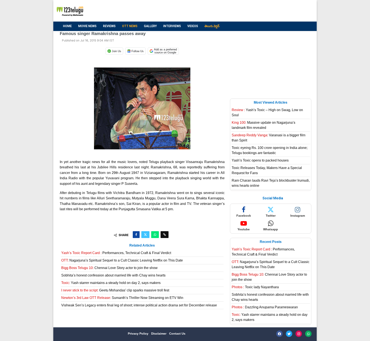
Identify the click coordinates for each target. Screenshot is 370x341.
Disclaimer (159, 333)
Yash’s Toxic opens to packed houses (260, 160)
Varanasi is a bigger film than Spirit (268, 137)
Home (67, 26)
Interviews (172, 26)
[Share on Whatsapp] (155, 234)
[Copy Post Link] (165, 234)
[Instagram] (298, 334)
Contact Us (177, 333)
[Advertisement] (232, 11)
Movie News (87, 26)
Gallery (150, 26)
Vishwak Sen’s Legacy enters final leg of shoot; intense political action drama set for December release (139, 305)
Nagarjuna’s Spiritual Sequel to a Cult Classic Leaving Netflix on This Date (122, 260)
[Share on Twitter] (145, 234)
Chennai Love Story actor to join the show (109, 268)
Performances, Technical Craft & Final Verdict (116, 253)
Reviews (109, 26)
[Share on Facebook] (136, 234)
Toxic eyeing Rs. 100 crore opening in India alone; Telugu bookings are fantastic (269, 150)
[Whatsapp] (308, 334)
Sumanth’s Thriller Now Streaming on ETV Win (122, 298)
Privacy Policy (138, 333)
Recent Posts (271, 242)
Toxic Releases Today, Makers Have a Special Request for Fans (267, 170)
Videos (192, 26)
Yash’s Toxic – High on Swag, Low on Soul (267, 112)
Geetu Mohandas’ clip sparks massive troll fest (115, 290)
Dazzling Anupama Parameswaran (265, 307)
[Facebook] (279, 334)
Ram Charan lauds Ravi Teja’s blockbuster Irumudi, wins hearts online (271, 183)
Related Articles (142, 245)
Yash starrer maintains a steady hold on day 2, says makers (111, 283)
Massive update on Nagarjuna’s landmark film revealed (263, 125)
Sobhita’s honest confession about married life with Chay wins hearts (113, 275)
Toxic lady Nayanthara (255, 287)
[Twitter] (289, 334)
